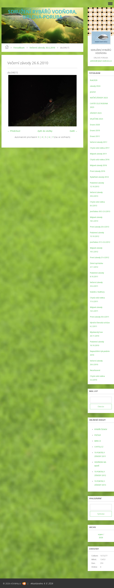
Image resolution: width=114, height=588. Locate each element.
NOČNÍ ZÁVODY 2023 (99, 97)
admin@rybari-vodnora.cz (101, 61)
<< (93, 536)
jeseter (93, 92)
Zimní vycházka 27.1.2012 (96, 265)
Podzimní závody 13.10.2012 (97, 234)
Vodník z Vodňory (97, 292)
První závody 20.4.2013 (99, 227)
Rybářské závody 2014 (99, 177)
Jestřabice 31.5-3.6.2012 (100, 242)
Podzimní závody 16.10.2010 (97, 343)
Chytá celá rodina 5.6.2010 (97, 378)
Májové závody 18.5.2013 (96, 219)
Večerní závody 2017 (98, 142)
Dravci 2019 (95, 130)
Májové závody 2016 (98, 165)
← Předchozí (13, 131)
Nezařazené (95, 370)
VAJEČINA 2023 (96, 119)
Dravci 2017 (95, 136)
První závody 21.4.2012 (99, 257)
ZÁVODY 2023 (96, 113)
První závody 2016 (97, 171)
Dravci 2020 (95, 124)
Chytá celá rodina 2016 (99, 159)
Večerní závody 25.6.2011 (96, 284)
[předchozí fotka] (12, 100)
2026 (101, 537)
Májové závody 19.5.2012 (96, 250)
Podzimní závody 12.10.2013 (97, 185)
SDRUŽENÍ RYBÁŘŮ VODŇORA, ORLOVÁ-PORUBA (42, 14)
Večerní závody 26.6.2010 (42, 47)
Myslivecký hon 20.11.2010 (96, 334)
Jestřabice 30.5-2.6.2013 (100, 211)
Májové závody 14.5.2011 (96, 309)
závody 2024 (95, 86)
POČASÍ (97, 435)
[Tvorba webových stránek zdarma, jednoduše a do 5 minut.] (24, 583)
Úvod (6, 47)
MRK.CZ (97, 441)
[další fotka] (72, 100)
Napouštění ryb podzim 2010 (100, 353)
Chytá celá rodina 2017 (99, 148)
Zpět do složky (45, 131)
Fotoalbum (19, 47)
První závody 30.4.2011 (99, 317)
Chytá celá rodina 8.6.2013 (97, 204)
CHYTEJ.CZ (98, 447)
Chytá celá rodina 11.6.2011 (97, 299)
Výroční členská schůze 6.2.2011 (100, 324)
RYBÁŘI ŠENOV (100, 429)
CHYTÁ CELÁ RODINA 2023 (99, 105)
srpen (100, 534)
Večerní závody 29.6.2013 (96, 194)
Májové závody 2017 (98, 153)
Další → (73, 131)
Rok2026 (93, 80)
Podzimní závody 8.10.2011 (97, 275)
